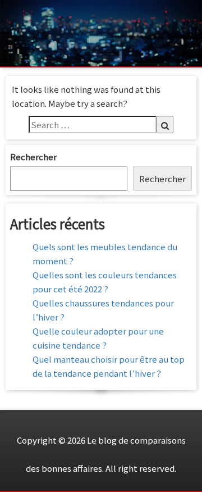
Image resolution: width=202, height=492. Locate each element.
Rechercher (33, 157)
